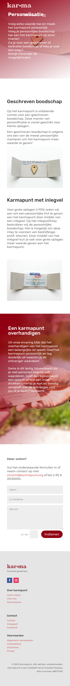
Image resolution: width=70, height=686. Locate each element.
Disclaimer (13, 647)
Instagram (12, 624)
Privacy (11, 651)
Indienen (51, 534)
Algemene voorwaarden (20, 640)
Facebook (12, 627)
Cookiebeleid (14, 644)
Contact (11, 620)
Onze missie (14, 595)
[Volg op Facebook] (9, 580)
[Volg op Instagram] (16, 580)
